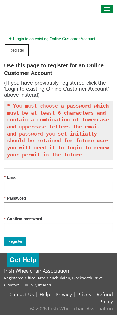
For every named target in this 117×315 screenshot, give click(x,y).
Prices (84, 294)
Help (44, 294)
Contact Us (21, 294)
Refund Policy (105, 298)
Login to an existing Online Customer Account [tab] (54, 38)
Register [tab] (16, 50)
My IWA (15, 6)
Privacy (64, 294)
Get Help (23, 259)
